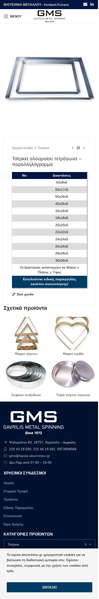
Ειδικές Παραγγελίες (18, 508)
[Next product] (84, 148)
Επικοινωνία (13, 516)
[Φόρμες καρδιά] (73, 333)
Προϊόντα (11, 499)
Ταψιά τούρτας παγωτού (73, 395)
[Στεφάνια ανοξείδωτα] (26, 374)
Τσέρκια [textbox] (13, 544)
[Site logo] (49, 16)
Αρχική (9, 483)
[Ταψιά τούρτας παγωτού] (73, 374)
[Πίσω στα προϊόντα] (78, 148)
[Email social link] (85, 4)
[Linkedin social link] (92, 4)
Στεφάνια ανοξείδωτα (26, 395)
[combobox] (49, 544)
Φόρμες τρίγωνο (26, 354)
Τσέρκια (43, 148)
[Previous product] (72, 148)
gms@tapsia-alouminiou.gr (29, 456)
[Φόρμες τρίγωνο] (26, 333)
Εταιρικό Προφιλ (16, 491)
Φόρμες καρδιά (73, 354)
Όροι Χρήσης (14, 524)
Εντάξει (50, 587)
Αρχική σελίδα (22, 148)
